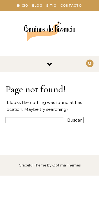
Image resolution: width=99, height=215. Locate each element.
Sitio (51, 5)
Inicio (22, 5)
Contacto (71, 5)
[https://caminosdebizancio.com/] (50, 31)
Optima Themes (66, 165)
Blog (37, 5)
